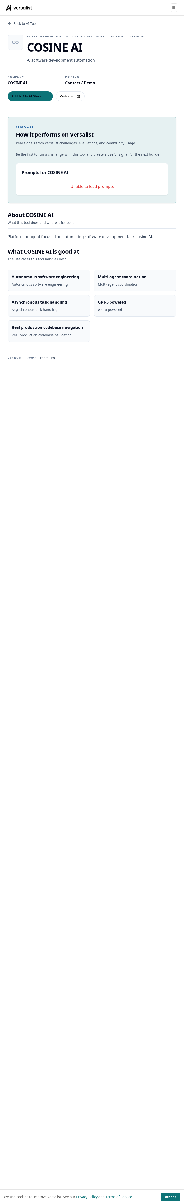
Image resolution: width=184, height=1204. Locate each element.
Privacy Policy (87, 1196)
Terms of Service (119, 1196)
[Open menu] (174, 7)
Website (66, 96)
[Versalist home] (19, 8)
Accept (170, 1197)
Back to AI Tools (25, 23)
